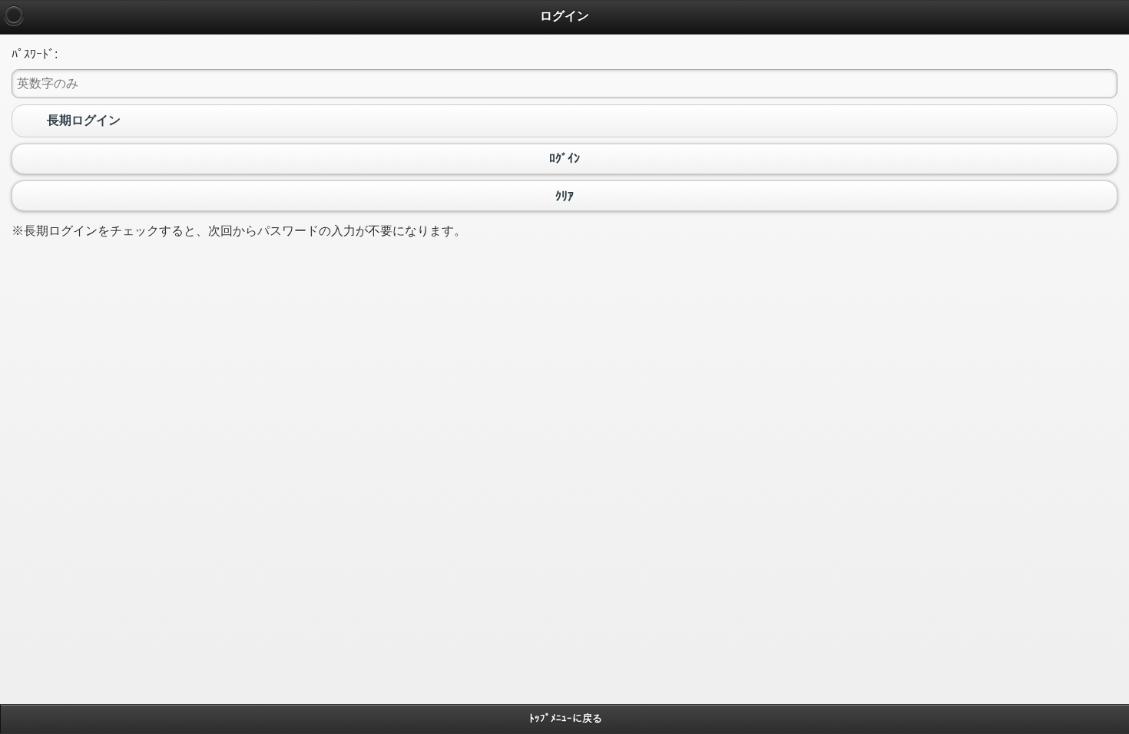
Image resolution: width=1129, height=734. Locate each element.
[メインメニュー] (14, 15)
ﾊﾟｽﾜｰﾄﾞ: (35, 54)
